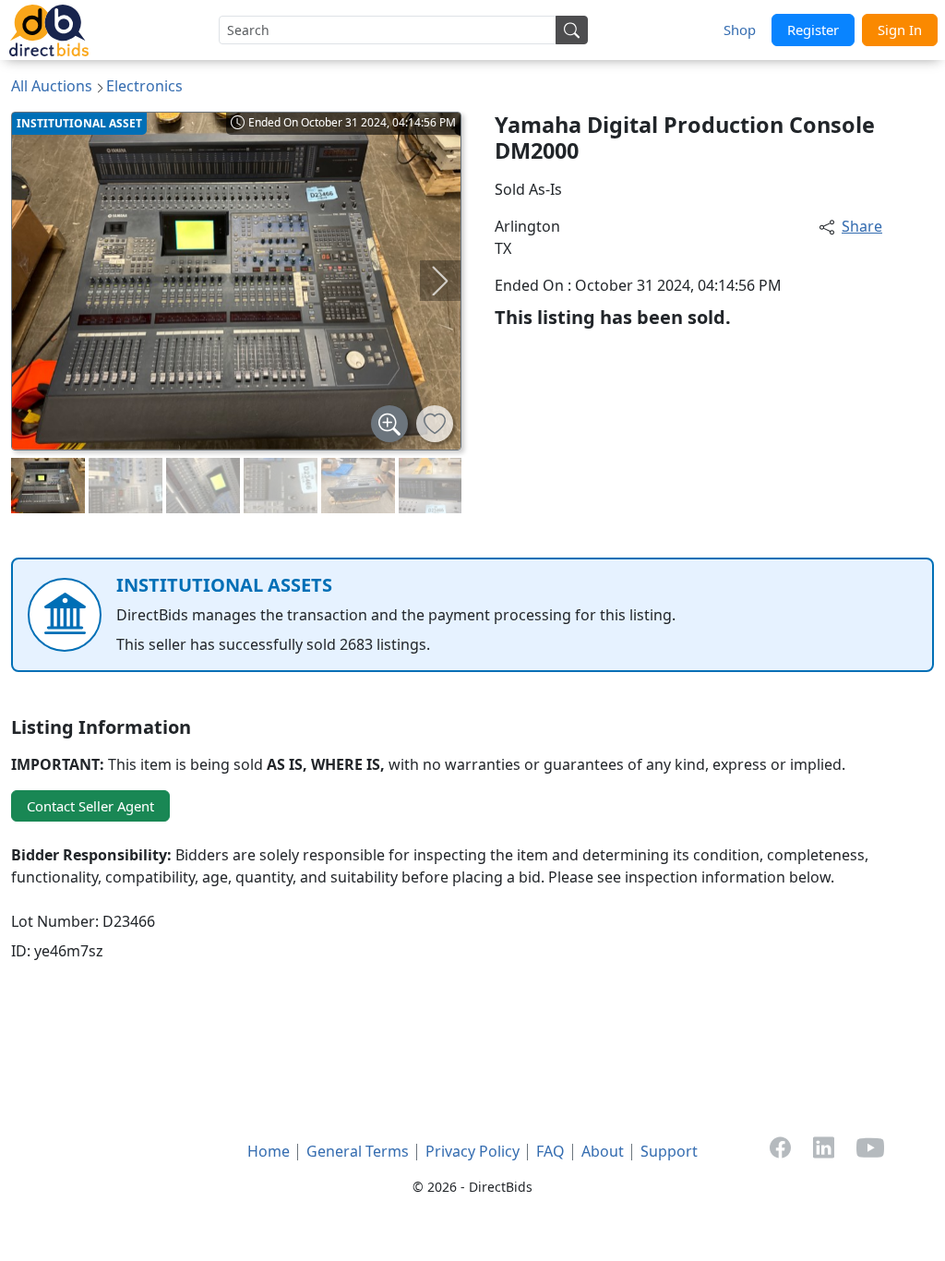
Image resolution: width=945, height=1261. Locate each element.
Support (669, 1151)
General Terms (357, 1151)
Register (813, 29)
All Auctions (51, 86)
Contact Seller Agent (90, 806)
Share (862, 226)
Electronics (144, 86)
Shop (740, 29)
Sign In (900, 29)
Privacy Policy (472, 1151)
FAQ (550, 1151)
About (602, 1151)
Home (268, 1151)
